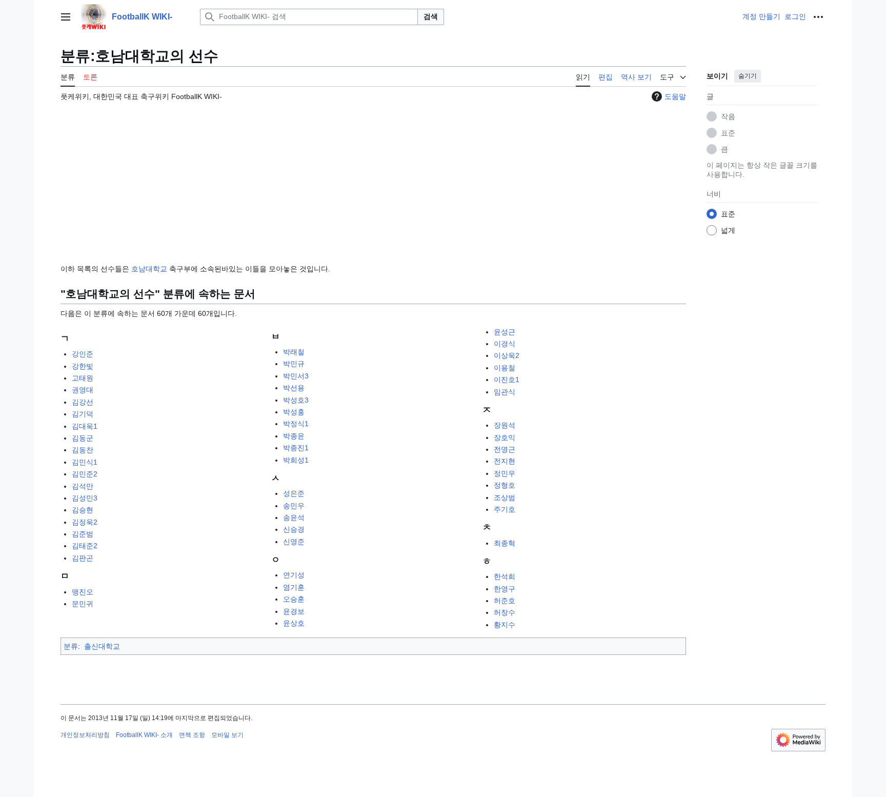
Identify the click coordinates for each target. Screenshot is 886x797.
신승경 (294, 529)
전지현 (504, 461)
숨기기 (747, 75)
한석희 (504, 576)
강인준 (82, 354)
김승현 (82, 510)
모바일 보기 (227, 735)
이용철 (504, 368)
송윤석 (294, 517)
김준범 (82, 534)
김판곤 (82, 558)
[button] (65, 17)
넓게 (728, 230)
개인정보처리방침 (85, 735)
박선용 (294, 388)
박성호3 (296, 400)
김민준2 (84, 474)
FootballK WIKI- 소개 (144, 735)
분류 (71, 646)
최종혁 (504, 543)
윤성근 (504, 332)
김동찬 (82, 450)
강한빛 (82, 366)
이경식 (504, 344)
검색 (431, 16)
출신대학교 (102, 646)
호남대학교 (149, 269)
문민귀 (82, 604)
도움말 (675, 96)
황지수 (504, 625)
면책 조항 (192, 735)
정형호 (504, 485)
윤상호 (294, 623)
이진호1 (506, 379)
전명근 (504, 449)
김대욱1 (84, 426)
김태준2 (84, 546)
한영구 (504, 589)
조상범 (504, 497)
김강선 (82, 402)
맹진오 (82, 592)
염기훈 (294, 587)
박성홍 (294, 412)
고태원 (82, 378)
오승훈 (294, 599)
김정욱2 (84, 522)
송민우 (294, 506)
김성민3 (84, 498)
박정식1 (296, 424)
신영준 (294, 541)
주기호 (504, 509)
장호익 (504, 437)
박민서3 (296, 376)
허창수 (504, 612)
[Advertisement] (373, 178)
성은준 (294, 493)
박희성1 (296, 460)
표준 (728, 133)
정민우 (504, 473)
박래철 (294, 352)
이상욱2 (506, 355)
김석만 (82, 486)
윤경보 (294, 611)
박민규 (294, 364)
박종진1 (296, 448)
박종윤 (294, 436)
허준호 (504, 600)
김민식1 (84, 462)
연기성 (294, 575)
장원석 (504, 425)
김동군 (82, 438)
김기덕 (82, 414)
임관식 (504, 392)
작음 (728, 116)
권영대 (82, 390)
